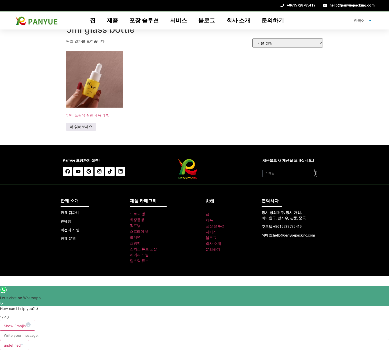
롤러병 (135, 237)
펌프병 (135, 226)
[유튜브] (78, 171)
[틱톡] (110, 171)
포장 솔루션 (215, 226)
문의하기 (273, 20)
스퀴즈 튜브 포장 (143, 249)
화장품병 (137, 220)
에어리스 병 (139, 255)
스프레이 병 (139, 231)
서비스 (211, 232)
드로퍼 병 (137, 214)
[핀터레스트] (88, 171)
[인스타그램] (99, 171)
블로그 (206, 20)
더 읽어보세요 (81, 126)
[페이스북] (67, 171)
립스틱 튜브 (139, 261)
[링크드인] (120, 171)
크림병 (135, 243)
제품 (209, 220)
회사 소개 (238, 20)
